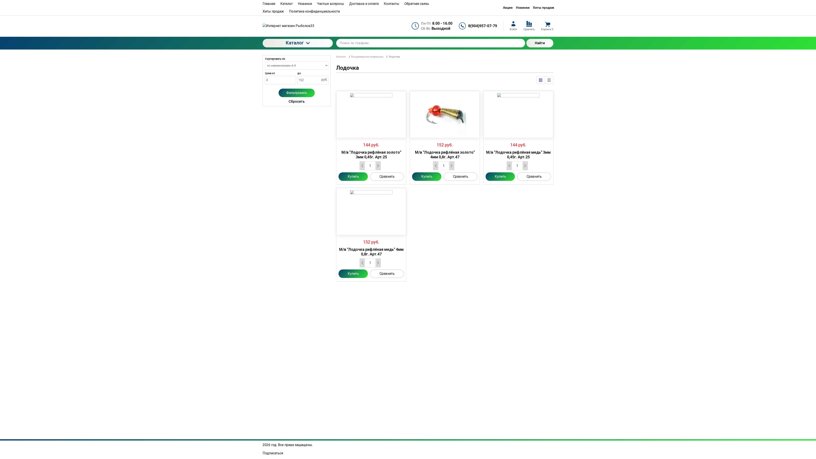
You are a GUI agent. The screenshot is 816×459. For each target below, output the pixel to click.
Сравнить (387, 176)
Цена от (270, 73)
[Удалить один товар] (362, 166)
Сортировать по (275, 58)
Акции (508, 8)
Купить (353, 176)
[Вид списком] (549, 80)
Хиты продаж (543, 8)
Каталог (295, 42)
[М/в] (371, 114)
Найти (540, 43)
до (299, 73)
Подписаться (273, 453)
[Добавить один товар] (378, 166)
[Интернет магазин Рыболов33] (298, 26)
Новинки (523, 8)
